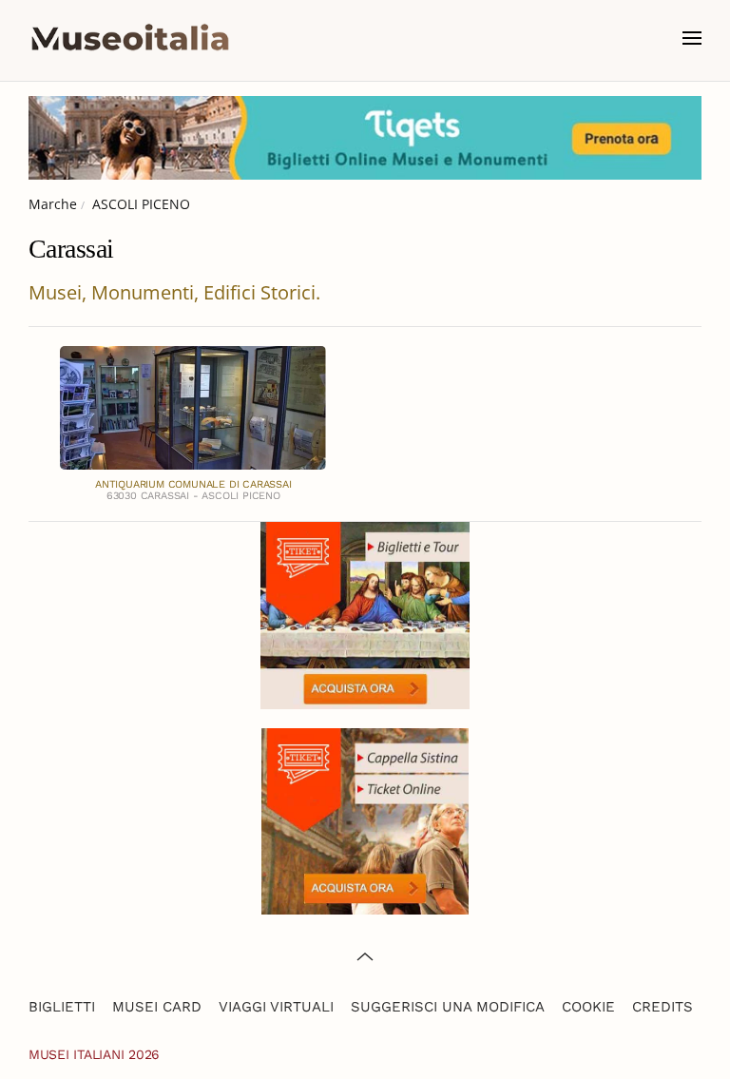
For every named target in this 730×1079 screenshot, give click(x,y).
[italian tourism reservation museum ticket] (365, 138)
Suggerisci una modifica (448, 1006)
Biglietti (62, 1006)
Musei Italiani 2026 (94, 1054)
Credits (662, 1006)
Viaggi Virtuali (276, 1006)
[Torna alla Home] (130, 38)
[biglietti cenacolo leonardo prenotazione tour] (365, 614)
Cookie (588, 1006)
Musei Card (157, 1006)
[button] (691, 38)
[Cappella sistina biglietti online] (365, 820)
